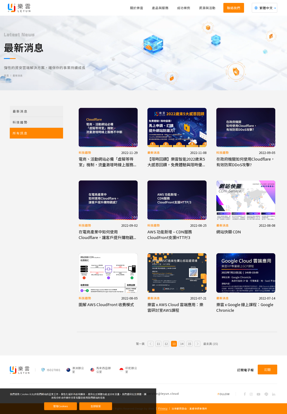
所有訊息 (20, 133)
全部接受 (96, 406)
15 (189, 344)
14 (181, 344)
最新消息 (17, 75)
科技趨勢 (20, 122)
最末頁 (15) (210, 344)
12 (166, 344)
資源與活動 (207, 7)
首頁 (6, 75)
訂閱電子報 (245, 370)
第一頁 (140, 344)
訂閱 (267, 369)
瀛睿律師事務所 (198, 408)
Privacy (163, 408)
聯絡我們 (233, 7)
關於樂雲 (136, 7)
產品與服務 (160, 7)
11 (158, 344)
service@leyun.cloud (163, 393)
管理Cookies (60, 406)
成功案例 (183, 7)
